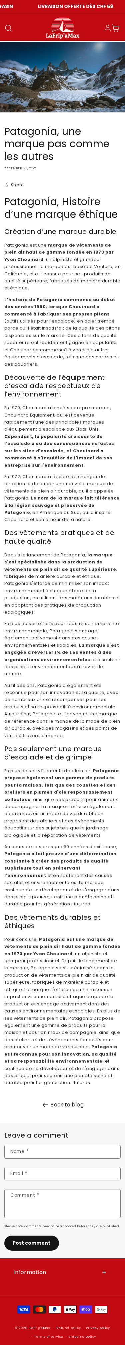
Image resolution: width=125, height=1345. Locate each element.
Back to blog (67, 1104)
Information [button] (29, 1272)
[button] (8, 28)
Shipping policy (82, 1336)
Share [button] (17, 185)
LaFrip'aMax (40, 1328)
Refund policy (68, 1328)
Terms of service (48, 1336)
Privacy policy (98, 1328)
